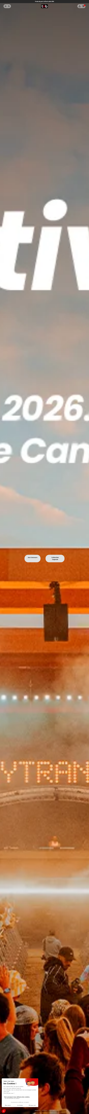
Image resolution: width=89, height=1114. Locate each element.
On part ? (44, 558)
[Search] (9, 6)
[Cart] (83, 6)
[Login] (80, 6)
